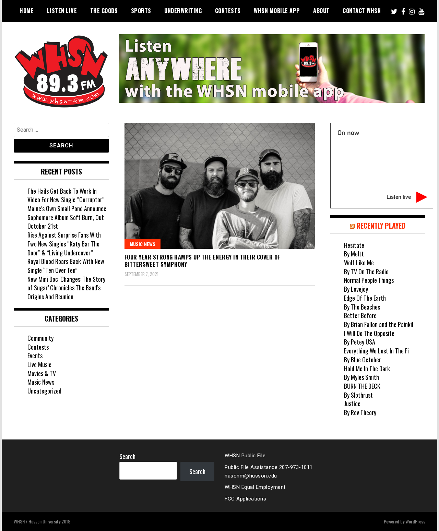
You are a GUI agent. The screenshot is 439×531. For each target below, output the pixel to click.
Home (27, 11)
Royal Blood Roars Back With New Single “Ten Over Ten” (65, 266)
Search (127, 456)
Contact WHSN (362, 11)
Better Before (360, 315)
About (321, 11)
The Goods (104, 11)
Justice (352, 403)
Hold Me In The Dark (367, 368)
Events (35, 355)
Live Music (39, 364)
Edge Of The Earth (365, 297)
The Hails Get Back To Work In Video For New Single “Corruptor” (65, 195)
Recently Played (380, 225)
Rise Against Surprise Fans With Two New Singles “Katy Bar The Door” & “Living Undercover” (64, 243)
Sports (141, 11)
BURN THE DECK (362, 386)
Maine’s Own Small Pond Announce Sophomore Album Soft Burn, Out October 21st (66, 217)
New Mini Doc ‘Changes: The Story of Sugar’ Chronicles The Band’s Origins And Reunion (66, 288)
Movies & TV (41, 373)
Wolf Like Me (359, 262)
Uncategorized (44, 390)
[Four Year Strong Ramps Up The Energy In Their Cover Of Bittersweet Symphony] (219, 186)
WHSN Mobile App (277, 11)
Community (40, 338)
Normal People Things (369, 280)
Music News (142, 244)
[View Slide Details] (272, 68)
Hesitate (354, 245)
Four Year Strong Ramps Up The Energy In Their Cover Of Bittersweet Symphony (202, 260)
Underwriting (183, 11)
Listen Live (62, 11)
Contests (228, 11)
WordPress (415, 521)
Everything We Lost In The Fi (376, 350)
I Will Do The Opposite (369, 333)
